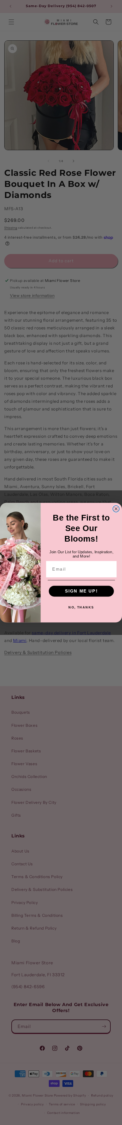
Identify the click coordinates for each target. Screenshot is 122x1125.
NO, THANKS (81, 607)
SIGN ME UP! (81, 591)
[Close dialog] (116, 508)
